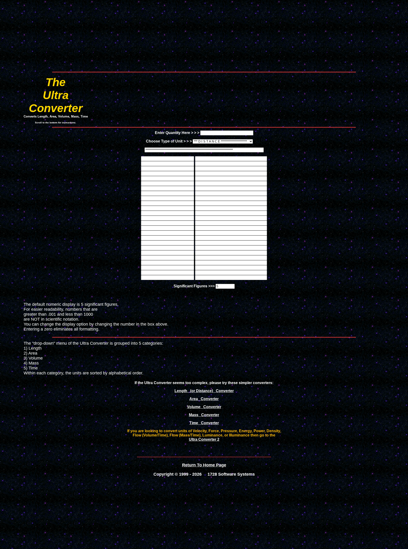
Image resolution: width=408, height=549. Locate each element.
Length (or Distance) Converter (204, 391)
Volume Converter (204, 407)
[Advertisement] (204, 35)
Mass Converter (204, 415)
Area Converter (204, 399)
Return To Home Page (204, 465)
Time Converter (204, 423)
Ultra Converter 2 (204, 439)
